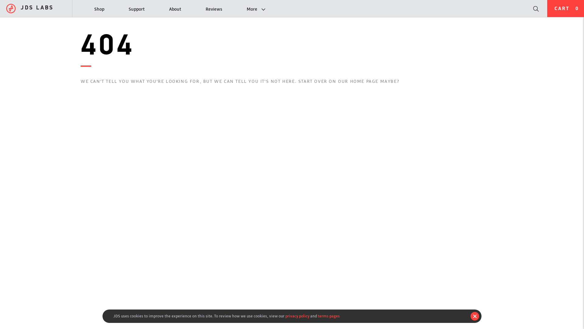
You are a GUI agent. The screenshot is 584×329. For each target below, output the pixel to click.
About (175, 9)
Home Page (364, 81)
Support (137, 9)
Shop (99, 9)
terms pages (329, 316)
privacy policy (297, 316)
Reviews (214, 9)
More (252, 9)
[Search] (535, 8)
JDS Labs (37, 8)
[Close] (475, 316)
